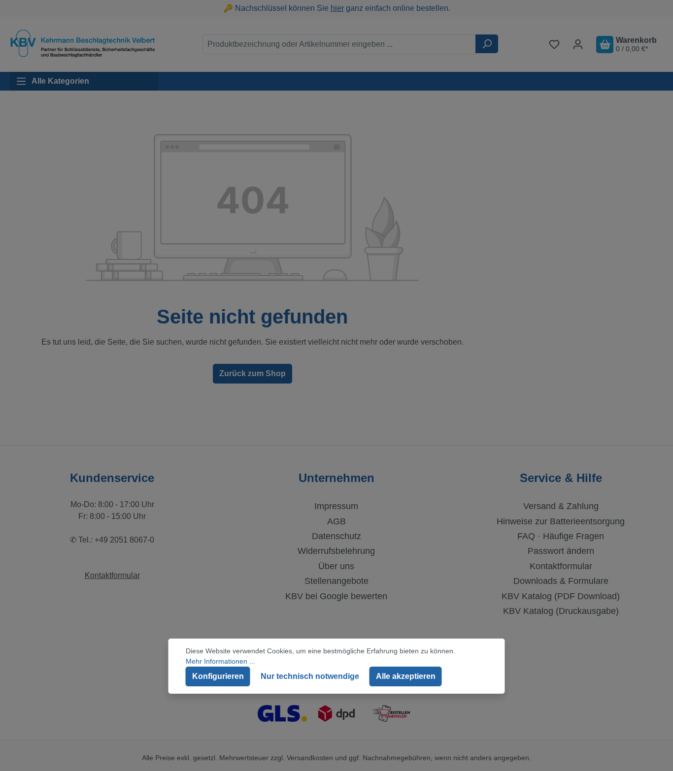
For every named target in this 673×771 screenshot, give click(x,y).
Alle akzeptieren (406, 676)
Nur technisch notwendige (310, 676)
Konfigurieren (218, 676)
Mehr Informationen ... (220, 661)
